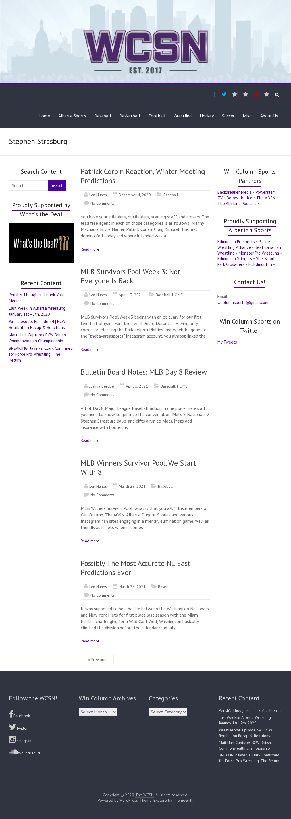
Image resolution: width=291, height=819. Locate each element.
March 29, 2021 (132, 486)
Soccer (228, 116)
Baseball (102, 116)
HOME (177, 294)
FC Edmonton (260, 264)
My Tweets (227, 342)
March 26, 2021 (132, 586)
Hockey (207, 116)
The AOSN (265, 197)
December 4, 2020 (135, 194)
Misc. (247, 116)
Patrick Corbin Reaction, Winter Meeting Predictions (143, 176)
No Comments (102, 203)
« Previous (97, 659)
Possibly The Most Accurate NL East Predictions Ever (135, 568)
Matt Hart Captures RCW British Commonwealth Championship (245, 745)
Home (44, 116)
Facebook (21, 715)
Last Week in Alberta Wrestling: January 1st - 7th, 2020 (245, 720)
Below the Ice (239, 197)
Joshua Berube (101, 386)
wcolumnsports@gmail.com (242, 302)
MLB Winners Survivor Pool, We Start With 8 (138, 467)
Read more (90, 249)
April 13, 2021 (131, 294)
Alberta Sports (72, 116)
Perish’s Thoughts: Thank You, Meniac (250, 710)
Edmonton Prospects (236, 241)
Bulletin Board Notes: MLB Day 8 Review (144, 372)
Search (57, 185)
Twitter (22, 728)
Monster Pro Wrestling (259, 253)
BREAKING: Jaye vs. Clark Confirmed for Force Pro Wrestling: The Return (41, 354)
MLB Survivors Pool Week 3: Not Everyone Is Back (130, 276)
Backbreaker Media (234, 192)
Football (156, 116)
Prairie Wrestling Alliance (243, 244)
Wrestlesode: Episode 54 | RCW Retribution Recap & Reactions (245, 732)
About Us (269, 116)
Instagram (24, 740)
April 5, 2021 (137, 386)
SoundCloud (29, 753)
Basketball (129, 116)
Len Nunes (98, 194)
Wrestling (183, 116)
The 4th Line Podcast (236, 203)
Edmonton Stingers (234, 258)
